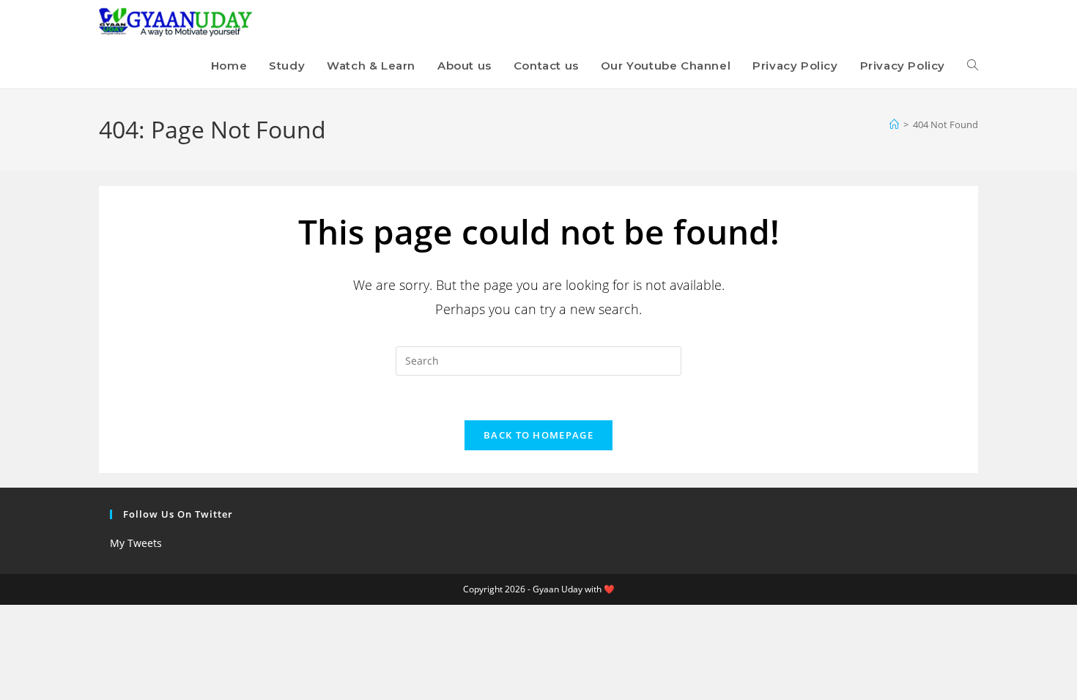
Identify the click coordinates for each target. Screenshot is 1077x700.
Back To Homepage (538, 435)
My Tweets (136, 543)
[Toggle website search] (972, 66)
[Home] (894, 124)
